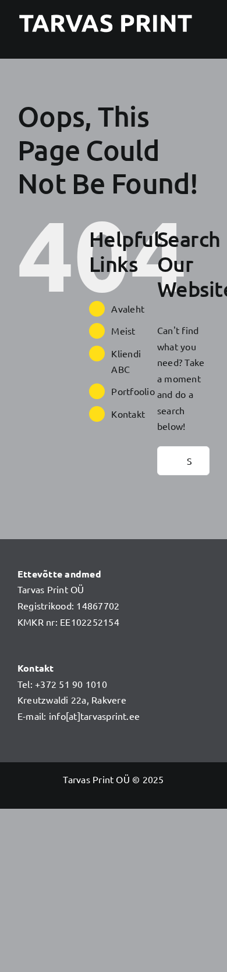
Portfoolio (132, 391)
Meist (123, 330)
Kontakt (128, 413)
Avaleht (127, 308)
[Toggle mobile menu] (205, 41)
